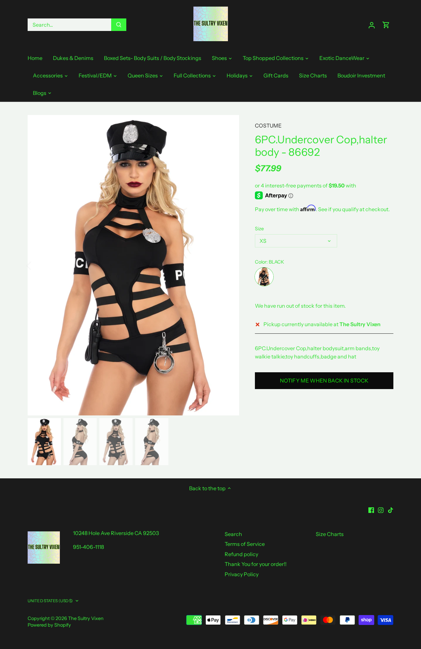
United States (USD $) (50, 600)
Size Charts (330, 534)
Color (260, 262)
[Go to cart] (386, 25)
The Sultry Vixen (86, 618)
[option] (133, 265)
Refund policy (241, 554)
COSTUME (268, 125)
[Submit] (118, 24)
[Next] (229, 265)
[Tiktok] (390, 509)
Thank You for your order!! (255, 564)
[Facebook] (371, 509)
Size (259, 229)
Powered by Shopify (49, 625)
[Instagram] (381, 509)
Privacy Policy (242, 574)
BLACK (264, 277)
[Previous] (37, 265)
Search (233, 534)
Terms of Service (245, 544)
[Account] (371, 25)
